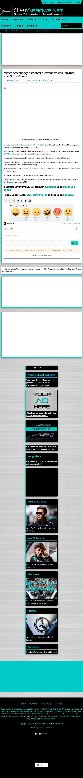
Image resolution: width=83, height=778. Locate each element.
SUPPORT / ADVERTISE (64, 2)
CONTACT (78, 2)
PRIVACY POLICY (46, 703)
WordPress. (48, 727)
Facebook (68, 194)
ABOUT (51, 2)
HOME (44, 2)
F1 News (7, 31)
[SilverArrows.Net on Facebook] (44, 367)
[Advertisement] (42, 49)
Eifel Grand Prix (47, 144)
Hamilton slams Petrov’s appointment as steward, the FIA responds (21, 270)
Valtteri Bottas (20, 144)
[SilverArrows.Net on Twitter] (36, 367)
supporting (50, 186)
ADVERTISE (33, 703)
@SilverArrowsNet (37, 194)
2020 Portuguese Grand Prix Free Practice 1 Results (62, 268)
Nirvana (40, 727)
